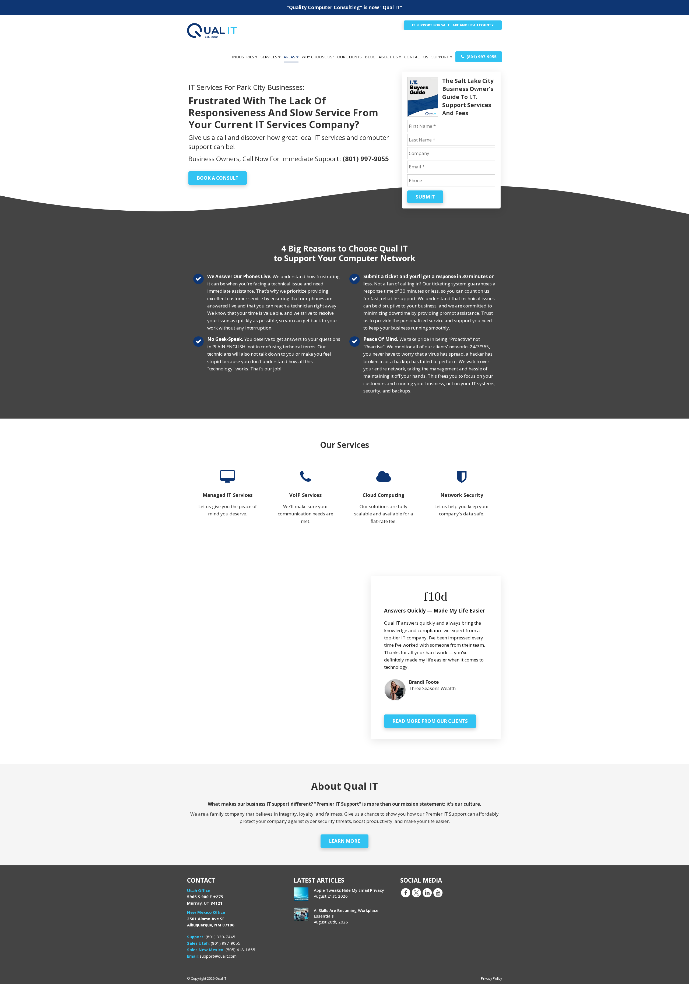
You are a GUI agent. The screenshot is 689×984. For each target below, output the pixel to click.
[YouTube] (438, 892)
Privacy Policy (491, 978)
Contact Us (416, 56)
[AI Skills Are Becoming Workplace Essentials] (301, 914)
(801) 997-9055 (481, 56)
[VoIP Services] (305, 501)
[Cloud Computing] (384, 501)
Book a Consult (217, 178)
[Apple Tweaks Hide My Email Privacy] (301, 894)
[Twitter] (416, 892)
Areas (290, 56)
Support (440, 56)
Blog (370, 56)
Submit (425, 196)
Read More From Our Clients (430, 721)
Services (269, 56)
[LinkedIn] (427, 892)
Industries (243, 56)
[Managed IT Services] (227, 501)
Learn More (344, 841)
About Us (389, 56)
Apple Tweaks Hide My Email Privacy (349, 890)
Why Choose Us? (318, 56)
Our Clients (349, 56)
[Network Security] (462, 501)
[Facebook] (405, 892)
